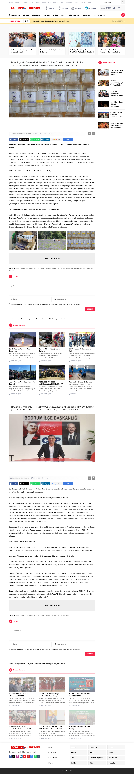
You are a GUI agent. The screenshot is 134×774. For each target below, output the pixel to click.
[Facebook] (10, 756)
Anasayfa (15, 65)
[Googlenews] (31, 756)
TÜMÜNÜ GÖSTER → (118, 21)
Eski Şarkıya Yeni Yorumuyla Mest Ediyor (116, 72)
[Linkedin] (21, 756)
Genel (28, 65)
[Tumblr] (38, 756)
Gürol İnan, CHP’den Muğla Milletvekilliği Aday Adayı (49, 695)
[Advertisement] (52, 125)
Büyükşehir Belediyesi (75, 268)
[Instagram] (17, 756)
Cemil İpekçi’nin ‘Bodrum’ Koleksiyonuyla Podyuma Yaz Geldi (117, 116)
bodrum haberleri (21, 268)
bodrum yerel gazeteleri (50, 268)
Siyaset (26, 410)
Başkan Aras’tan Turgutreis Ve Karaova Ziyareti (21, 51)
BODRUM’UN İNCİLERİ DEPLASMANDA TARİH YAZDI (20, 728)
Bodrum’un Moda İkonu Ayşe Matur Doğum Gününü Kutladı (117, 126)
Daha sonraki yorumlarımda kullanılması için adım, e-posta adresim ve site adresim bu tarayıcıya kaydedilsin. (45, 304)
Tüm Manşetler (34, 65)
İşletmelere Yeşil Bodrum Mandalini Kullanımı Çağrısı (110, 51)
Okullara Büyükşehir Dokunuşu (80, 382)
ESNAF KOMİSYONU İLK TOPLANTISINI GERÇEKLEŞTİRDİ (117, 84)
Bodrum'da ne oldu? (63, 268)
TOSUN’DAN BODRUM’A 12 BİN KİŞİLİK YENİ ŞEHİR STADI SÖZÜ (51, 728)
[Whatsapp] (35, 756)
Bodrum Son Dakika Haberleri (34, 268)
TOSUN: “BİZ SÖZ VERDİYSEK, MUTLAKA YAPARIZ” (20, 695)
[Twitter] (13, 756)
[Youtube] (24, 756)
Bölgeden (23, 65)
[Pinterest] (28, 756)
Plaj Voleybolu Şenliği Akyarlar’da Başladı (47, 21)
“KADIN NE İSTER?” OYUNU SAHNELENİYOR (79, 695)
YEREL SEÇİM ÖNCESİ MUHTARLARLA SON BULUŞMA (51, 383)
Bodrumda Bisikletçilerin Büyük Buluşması (52, 51)
